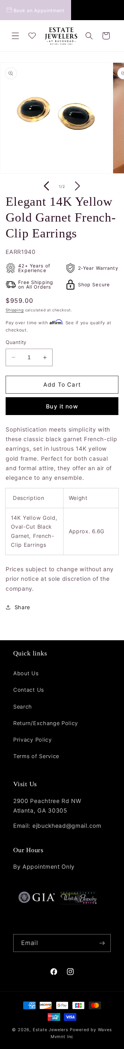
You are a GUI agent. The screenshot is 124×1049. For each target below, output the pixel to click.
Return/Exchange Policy (45, 723)
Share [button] (22, 607)
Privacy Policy (32, 739)
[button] (15, 35)
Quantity (16, 342)
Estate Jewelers (50, 1029)
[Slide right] (77, 186)
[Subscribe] (102, 943)
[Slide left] (46, 186)
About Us (26, 673)
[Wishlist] (31, 35)
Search (22, 706)
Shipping (14, 310)
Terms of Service (36, 756)
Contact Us (28, 689)
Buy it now (62, 406)
